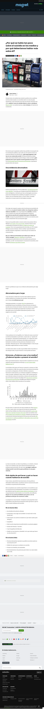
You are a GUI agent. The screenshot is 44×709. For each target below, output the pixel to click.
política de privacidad (18, 632)
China (5, 35)
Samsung (18, 657)
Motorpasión (36, 677)
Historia (18, 9)
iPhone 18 (34, 35)
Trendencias (5, 688)
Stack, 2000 (9, 105)
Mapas (2, 9)
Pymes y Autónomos (12, 690)
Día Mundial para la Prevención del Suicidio (19, 161)
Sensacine (20, 677)
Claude (34, 622)
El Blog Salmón (13, 688)
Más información (7, 707)
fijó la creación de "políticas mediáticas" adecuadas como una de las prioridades (22, 417)
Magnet (22, 5)
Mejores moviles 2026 (15, 622)
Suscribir (21, 630)
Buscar (40, 668)
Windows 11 (32, 660)
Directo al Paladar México (29, 699)
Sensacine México (21, 698)
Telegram (19, 639)
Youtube (14, 639)
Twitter (40, 10)
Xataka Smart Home (6, 682)
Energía (17, 655)
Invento (29, 35)
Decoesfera (5, 689)
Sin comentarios (10, 55)
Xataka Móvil (5, 679)
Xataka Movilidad (33, 655)
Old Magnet (21, 555)
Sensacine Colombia (20, 701)
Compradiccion (5, 691)
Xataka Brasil (5, 700)
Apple (4, 657)
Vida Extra (12, 679)
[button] (13, 93)
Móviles (4, 655)
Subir (38, 672)
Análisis (17, 653)
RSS (21, 639)
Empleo (17, 660)
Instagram (16, 639)
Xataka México (5, 698)
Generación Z (23, 35)
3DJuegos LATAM (13, 698)
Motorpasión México (36, 699)
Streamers (7, 9)
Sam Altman (9, 35)
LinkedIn (25, 639)
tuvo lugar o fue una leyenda (17, 223)
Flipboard (19, 55)
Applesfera (4, 680)
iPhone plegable (23, 622)
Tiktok (28, 639)
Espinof (19, 679)
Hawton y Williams (19, 237)
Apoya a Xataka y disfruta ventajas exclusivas (21, 644)
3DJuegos (12, 677)
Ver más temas (6, 662)
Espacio (31, 653)
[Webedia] (41, 1)
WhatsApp (7, 639)
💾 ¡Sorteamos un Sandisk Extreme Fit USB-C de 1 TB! (21, 32)
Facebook (42, 10)
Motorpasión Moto (37, 679)
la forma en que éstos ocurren (17, 242)
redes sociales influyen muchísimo (25, 491)
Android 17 (29, 622)
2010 (23, 303)
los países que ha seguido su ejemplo (16, 414)
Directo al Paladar (29, 677)
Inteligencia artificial (34, 657)
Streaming (5, 653)
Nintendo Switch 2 (16, 35)
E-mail (21, 55)
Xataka (4, 677)
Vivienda (13, 9)
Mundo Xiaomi (5, 684)
